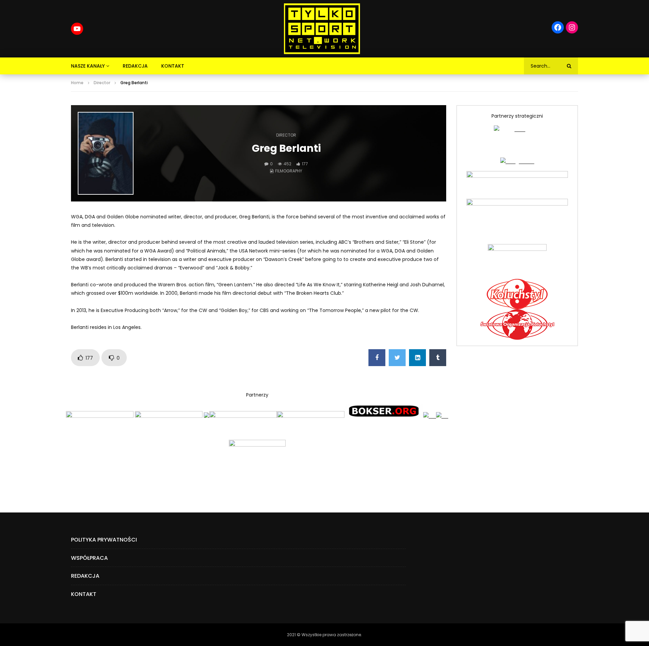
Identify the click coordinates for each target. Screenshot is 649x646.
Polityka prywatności (104, 540)
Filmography (288, 171)
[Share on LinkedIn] (417, 357)
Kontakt (172, 66)
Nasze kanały (88, 66)
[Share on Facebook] (376, 357)
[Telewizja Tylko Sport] (322, 28)
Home (77, 83)
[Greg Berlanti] (105, 153)
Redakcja (135, 66)
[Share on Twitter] (397, 357)
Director (102, 83)
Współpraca (89, 558)
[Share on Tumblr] (437, 357)
